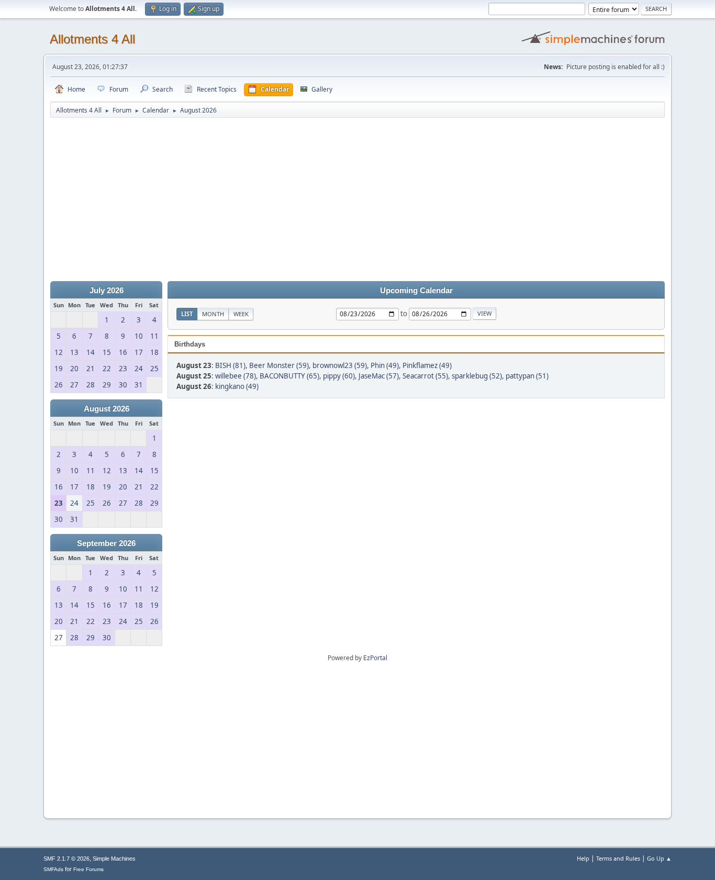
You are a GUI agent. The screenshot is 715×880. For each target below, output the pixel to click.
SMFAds (53, 869)
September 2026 (106, 543)
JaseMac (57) (379, 376)
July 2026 (107, 290)
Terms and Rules (618, 858)
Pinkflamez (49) (427, 365)
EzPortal (375, 657)
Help (583, 858)
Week (241, 314)
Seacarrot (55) (425, 376)
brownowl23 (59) (339, 365)
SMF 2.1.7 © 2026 (66, 858)
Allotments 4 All (92, 39)
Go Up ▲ (659, 858)
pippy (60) (339, 376)
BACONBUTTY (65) (289, 376)
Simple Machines (114, 858)
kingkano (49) (237, 386)
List (187, 314)
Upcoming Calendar (416, 290)
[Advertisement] (357, 200)
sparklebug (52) (477, 376)
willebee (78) (235, 376)
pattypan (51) (527, 376)
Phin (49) (385, 365)
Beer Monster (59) (279, 365)
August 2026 (106, 409)
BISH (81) (230, 365)
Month (213, 314)
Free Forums (88, 869)
